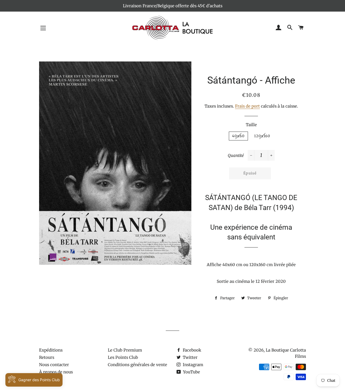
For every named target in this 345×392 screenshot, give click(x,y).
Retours (46, 357)
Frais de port (247, 106)
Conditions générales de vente (137, 364)
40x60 (238, 136)
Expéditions (51, 350)
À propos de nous (56, 371)
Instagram (192, 364)
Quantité (236, 155)
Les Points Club (123, 357)
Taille (251, 124)
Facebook (191, 350)
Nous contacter (54, 364)
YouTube (191, 371)
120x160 (262, 136)
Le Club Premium (125, 350)
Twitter (190, 357)
